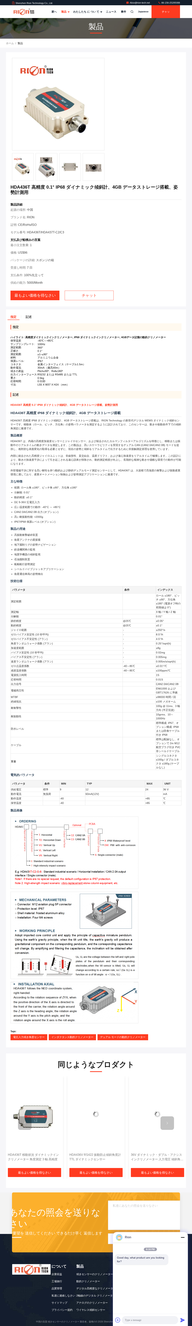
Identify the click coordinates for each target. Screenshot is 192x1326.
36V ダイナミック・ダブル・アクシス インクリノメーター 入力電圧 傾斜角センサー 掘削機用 (95, 1157)
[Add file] (117, 1320)
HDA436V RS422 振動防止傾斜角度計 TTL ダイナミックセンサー (33, 1157)
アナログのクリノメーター (92, 1302)
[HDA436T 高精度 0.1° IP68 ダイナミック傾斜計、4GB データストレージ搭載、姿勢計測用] (58, 104)
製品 (64, 11)
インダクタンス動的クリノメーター (72, 1037)
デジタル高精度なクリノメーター (96, 1288)
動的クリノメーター (88, 1281)
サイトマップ (59, 1302)
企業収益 (57, 1274)
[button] (25, 1123)
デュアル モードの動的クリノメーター (123, 1037)
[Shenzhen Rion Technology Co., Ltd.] (24, 11)
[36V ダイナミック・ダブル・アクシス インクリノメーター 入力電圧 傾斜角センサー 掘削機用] (96, 1114)
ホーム (10, 43)
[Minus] (182, 1237)
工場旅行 (57, 1281)
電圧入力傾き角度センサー (29, 1037)
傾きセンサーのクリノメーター (94, 1274)
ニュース (111, 11)
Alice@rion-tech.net (140, 3)
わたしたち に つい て (86, 11)
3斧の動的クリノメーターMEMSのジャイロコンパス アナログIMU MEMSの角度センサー (157, 1157)
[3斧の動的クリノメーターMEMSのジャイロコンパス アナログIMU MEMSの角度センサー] (157, 1114)
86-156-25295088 (170, 3)
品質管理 (57, 1288)
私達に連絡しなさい (63, 1295)
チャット (166, 14)
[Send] (183, 1320)
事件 (123, 11)
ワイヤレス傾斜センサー (90, 1309)
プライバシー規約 (62, 1309)
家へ (54, 11)
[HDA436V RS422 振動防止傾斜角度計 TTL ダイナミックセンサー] (34, 1114)
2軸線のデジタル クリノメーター (95, 1295)
